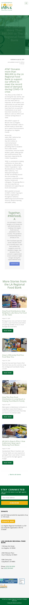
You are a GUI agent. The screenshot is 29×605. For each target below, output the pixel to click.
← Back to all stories (14, 474)
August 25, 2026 (6, 360)
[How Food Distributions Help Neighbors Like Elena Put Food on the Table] (14, 301)
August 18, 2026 (6, 448)
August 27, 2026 (6, 318)
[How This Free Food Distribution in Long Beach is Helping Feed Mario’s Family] (14, 387)
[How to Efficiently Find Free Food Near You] (14, 345)
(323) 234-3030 (10, 566)
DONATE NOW (14, 263)
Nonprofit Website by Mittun (14, 603)
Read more (8, 330)
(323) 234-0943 (8, 568)
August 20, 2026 (6, 404)
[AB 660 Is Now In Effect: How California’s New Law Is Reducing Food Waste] (14, 431)
